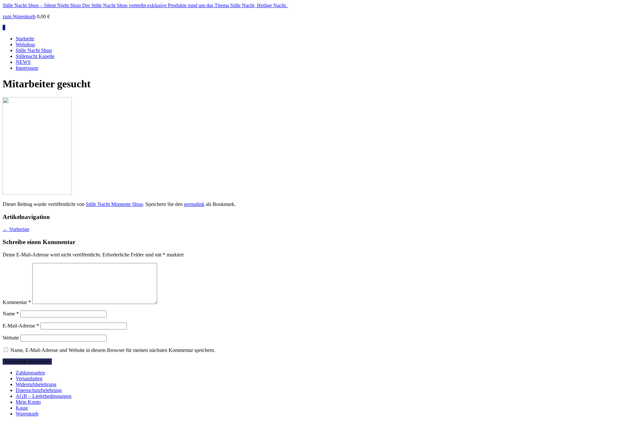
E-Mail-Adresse (21, 325)
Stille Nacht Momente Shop (114, 204)
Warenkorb (27, 413)
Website (11, 338)
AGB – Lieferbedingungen (43, 396)
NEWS (23, 62)
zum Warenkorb (19, 16)
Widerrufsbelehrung (36, 384)
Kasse (22, 408)
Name (11, 313)
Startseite (25, 38)
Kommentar (17, 302)
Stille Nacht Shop (34, 50)
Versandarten (29, 378)
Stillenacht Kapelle (35, 56)
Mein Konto (28, 402)
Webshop (25, 44)
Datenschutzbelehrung (39, 390)
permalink (194, 204)
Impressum (27, 68)
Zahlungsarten (30, 372)
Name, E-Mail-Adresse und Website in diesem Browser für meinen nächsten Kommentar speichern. (112, 350)
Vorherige (16, 229)
